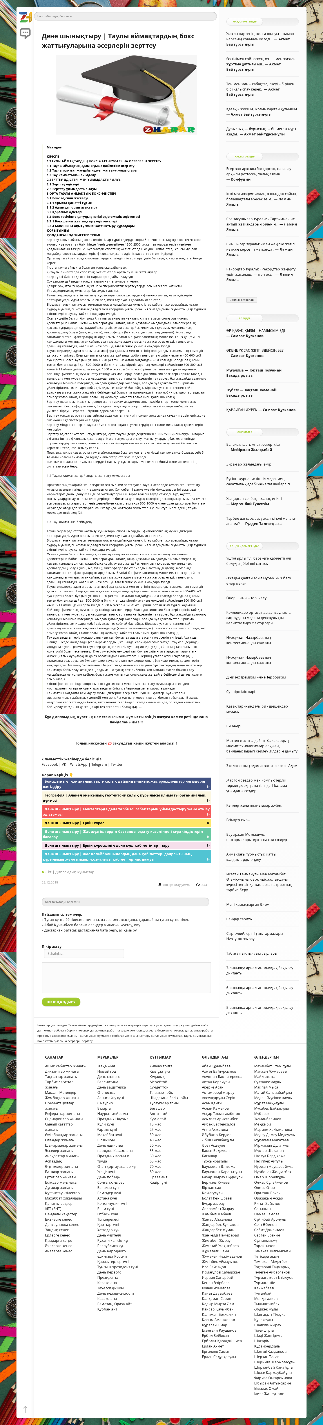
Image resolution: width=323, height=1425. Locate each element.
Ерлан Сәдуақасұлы (219, 1356)
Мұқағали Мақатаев (271, 1140)
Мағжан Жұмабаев (270, 1071)
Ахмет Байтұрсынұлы (251, 114)
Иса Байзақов (214, 1266)
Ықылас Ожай (266, 1388)
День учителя (109, 1235)
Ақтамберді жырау (218, 1092)
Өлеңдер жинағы (60, 1140)
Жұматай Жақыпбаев (220, 1245)
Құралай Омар (214, 1325)
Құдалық (157, 1076)
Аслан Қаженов (215, 1108)
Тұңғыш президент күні (117, 1266)
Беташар (157, 1108)
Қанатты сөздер (59, 1203)
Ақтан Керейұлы (216, 1081)
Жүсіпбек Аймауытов (220, 1261)
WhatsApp (79, 764)
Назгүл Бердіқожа (269, 1155)
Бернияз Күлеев (216, 1182)
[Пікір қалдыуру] (25, 33)
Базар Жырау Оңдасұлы (222, 1177)
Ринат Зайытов (267, 1203)
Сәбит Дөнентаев (269, 1229)
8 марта (104, 1108)
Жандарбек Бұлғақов (220, 1224)
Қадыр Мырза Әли (218, 1303)
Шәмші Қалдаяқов (270, 1351)
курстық (85, 716)
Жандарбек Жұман (218, 1229)
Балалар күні (108, 1187)
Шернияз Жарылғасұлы (275, 1362)
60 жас (155, 1155)
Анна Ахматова (215, 1129)
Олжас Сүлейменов (271, 1182)
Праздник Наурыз (113, 1118)
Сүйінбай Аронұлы (270, 1219)
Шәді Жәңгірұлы (268, 1335)
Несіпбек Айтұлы (268, 1161)
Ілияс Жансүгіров (269, 1393)
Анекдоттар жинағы (62, 1155)
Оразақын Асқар (268, 1198)
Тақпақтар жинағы (61, 1076)
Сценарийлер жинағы (64, 1118)
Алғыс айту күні (110, 1097)
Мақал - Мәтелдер (60, 1092)
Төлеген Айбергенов (272, 1272)
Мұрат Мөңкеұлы (269, 1103)
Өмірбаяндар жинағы (64, 1134)
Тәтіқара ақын (266, 1256)
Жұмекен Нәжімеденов (222, 1256)
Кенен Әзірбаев (216, 1282)
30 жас (155, 1134)
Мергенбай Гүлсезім (250, 503)
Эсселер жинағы (59, 1150)
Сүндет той (159, 1087)
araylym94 (182, 885)
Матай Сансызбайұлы (273, 1092)
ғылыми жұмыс (123, 716)
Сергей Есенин (267, 1235)
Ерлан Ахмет (213, 1346)
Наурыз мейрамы (112, 1113)
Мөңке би (262, 1124)
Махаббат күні (109, 1134)
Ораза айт (158, 1177)
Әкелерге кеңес (58, 1245)
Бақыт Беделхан (216, 1150)
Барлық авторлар (242, 299)
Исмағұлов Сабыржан (221, 1272)
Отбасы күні (107, 1214)
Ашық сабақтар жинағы (65, 1066)
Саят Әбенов (265, 1224)
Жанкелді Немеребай (220, 1235)
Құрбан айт (107, 1309)
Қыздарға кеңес (59, 1240)
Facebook (50, 764)
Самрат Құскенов (247, 335)
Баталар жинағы (59, 1171)
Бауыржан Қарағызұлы (222, 1171)
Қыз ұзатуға (160, 1071)
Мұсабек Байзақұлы (271, 1108)
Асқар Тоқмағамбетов (221, 1113)
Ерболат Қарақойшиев (222, 1340)
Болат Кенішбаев (217, 1198)
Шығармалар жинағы (64, 1145)
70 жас (155, 1166)
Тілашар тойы (162, 1092)
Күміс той (158, 1118)
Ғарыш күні (107, 1129)
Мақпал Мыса (266, 1087)
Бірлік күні (106, 1140)
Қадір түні (158, 1182)
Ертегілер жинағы (60, 1177)
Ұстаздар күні (109, 1229)
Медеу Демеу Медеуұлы (275, 1134)
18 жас (155, 1124)
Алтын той (158, 1113)
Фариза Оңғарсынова (273, 1377)
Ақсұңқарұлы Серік (218, 1097)
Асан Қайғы (212, 1103)
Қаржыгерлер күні (113, 1261)
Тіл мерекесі (108, 1219)
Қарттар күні (108, 1224)
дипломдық (63, 716)
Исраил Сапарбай (217, 1277)
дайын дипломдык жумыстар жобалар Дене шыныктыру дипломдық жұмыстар (126, 1036)
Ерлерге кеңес (57, 1235)
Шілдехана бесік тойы (169, 1097)
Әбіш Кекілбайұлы (218, 1140)
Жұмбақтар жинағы (62, 1097)
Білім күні (105, 1208)
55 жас (155, 1150)
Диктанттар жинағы (62, 1071)
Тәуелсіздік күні (110, 1288)
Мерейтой (158, 1081)
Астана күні (107, 1198)
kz (50, 872)
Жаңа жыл (106, 1066)
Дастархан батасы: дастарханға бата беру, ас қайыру (90, 930)
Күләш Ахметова (216, 1288)
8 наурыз (105, 1103)
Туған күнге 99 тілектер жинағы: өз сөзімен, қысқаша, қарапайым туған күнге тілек (116, 919)
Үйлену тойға (161, 1066)
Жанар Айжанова (217, 1219)
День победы (108, 1177)
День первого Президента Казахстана (109, 1277)
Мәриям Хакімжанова (273, 1129)
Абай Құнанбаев (216, 1066)
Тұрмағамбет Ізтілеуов (273, 1277)
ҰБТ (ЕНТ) (53, 1208)
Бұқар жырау (213, 1203)
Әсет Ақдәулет (214, 1145)
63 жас (155, 1161)
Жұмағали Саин (215, 1251)
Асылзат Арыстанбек (220, 1118)
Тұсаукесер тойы (164, 1103)
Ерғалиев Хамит (216, 1351)
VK (64, 764)
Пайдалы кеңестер (61, 1214)
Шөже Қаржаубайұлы (273, 1372)
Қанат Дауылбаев (217, 1293)
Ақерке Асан (212, 1087)
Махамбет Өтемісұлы (272, 1066)
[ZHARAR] (25, 15)
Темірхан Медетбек (270, 1261)
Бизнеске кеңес (58, 1219)
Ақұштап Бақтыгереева (222, 1076)
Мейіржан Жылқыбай (251, 449)
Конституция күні (112, 1203)
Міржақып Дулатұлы (271, 1145)
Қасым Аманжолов (218, 1319)
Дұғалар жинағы (59, 1187)
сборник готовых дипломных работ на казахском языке (104, 1030)
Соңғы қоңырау (111, 1182)
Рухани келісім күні (114, 1240)
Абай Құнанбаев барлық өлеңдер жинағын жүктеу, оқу (92, 924)
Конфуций (241, 179)
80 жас (155, 1171)
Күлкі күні (105, 1124)
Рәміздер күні (109, 1192)
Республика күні (111, 1245)
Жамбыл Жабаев (216, 1214)
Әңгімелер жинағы (61, 1166)
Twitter (117, 764)
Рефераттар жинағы (62, 1113)
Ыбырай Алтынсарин (272, 1383)
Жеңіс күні (106, 1171)
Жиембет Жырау (216, 1240)
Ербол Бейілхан (215, 1335)
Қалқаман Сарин (216, 1298)
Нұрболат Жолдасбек (272, 1171)
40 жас (155, 1140)
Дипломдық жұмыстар (74, 872)
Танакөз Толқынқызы (272, 1251)
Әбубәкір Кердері (217, 1134)
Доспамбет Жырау (218, 1208)
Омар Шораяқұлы (270, 1177)
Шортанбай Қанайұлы (273, 1367)
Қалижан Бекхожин (219, 1314)
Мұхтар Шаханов (269, 1150)
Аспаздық (53, 1161)
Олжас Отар (264, 1187)
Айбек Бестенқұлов (218, 1124)
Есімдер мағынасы (61, 1182)
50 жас (155, 1145)
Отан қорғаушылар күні (117, 1166)
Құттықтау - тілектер (62, 1192)
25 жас (155, 1129)
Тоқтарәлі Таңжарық (272, 1266)
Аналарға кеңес (58, 1251)
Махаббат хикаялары (63, 1198)
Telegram (99, 764)
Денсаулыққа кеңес (62, 1224)
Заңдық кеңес (57, 1229)
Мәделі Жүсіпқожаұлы (273, 1097)
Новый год (106, 1071)
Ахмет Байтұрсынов (219, 1071)
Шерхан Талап (266, 1356)
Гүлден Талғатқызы (264, 523)
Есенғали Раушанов (219, 1330)
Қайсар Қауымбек (217, 1309)
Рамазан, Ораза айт (114, 1303)
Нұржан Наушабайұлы (273, 1166)
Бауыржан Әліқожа (218, 1166)
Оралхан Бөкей (267, 1192)
